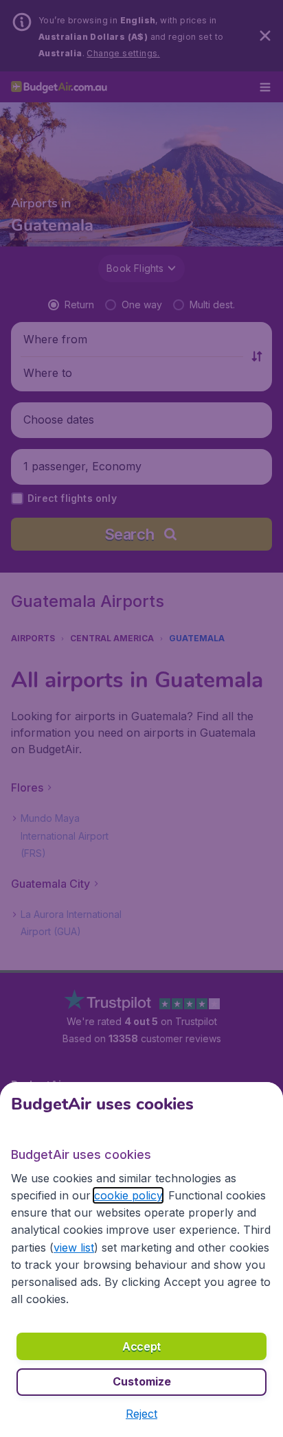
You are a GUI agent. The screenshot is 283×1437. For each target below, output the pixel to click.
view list (74, 1247)
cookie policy (128, 1195)
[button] (141, 1414)
